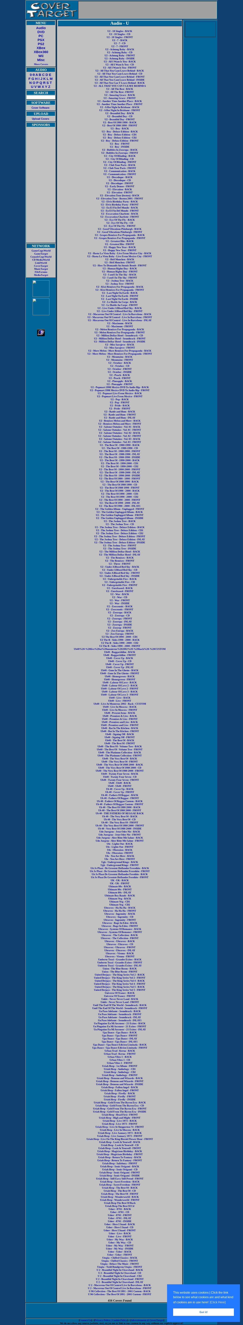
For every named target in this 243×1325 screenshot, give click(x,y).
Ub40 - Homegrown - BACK (120, 676)
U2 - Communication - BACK (119, 171)
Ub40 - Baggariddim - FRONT (119, 655)
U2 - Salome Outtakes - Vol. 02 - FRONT (119, 436)
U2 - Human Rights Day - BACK (120, 268)
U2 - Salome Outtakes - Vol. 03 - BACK (119, 439)
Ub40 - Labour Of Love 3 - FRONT (119, 694)
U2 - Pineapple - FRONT (120, 384)
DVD (41, 32)
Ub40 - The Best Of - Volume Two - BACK (120, 746)
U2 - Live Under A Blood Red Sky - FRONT (120, 311)
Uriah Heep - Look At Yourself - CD (120, 1145)
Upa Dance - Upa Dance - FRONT (119, 1035)
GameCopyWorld (41, 250)
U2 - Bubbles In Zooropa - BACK (119, 149)
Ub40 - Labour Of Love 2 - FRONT (119, 688)
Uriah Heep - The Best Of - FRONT (119, 1193)
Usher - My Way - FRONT (120, 1245)
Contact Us (85, 1320)
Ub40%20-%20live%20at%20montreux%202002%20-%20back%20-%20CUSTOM (120, 649)
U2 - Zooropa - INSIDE (119, 624)
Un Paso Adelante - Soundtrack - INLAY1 (120, 1020)
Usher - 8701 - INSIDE (120, 1221)
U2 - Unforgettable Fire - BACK (120, 579)
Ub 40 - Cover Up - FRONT (119, 792)
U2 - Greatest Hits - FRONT (119, 244)
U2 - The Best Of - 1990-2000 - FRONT (119, 469)
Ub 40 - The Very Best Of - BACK (119, 816)
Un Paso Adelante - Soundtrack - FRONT (119, 1014)
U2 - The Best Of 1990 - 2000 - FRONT (119, 499)
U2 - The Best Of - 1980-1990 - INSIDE (119, 457)
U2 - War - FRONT (120, 600)
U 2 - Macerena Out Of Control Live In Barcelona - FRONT (119, 1288)
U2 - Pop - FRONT (119, 402)
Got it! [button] (204, 1312)
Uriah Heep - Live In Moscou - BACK (120, 1129)
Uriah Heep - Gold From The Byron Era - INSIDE (119, 1111)
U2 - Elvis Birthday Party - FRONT (120, 204)
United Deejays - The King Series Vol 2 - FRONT (119, 977)
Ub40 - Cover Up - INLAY (119, 667)
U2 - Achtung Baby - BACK (119, 49)
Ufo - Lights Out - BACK (120, 843)
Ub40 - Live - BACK (119, 697)
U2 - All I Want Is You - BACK (120, 61)
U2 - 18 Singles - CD (119, 34)
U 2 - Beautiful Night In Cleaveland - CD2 (120, 1276)
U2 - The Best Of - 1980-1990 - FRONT (119, 451)
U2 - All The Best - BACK (119, 89)
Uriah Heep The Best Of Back (120, 1203)
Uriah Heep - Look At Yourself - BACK (119, 1142)
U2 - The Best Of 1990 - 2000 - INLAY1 (119, 506)
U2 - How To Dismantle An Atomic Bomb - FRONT (120, 265)
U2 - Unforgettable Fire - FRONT (119, 585)
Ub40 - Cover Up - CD (119, 661)
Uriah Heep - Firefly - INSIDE (120, 1099)
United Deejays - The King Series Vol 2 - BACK (120, 974)
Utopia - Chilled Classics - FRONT (120, 1260)
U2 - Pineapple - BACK (119, 381)
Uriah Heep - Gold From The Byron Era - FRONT (120, 1108)
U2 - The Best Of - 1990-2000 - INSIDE (119, 475)
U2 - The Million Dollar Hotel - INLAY (119, 554)
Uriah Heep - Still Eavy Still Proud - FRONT (120, 1178)
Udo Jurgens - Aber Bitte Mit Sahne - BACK (119, 837)
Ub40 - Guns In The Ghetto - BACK (119, 670)
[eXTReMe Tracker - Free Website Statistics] (41, 335)
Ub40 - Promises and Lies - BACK (120, 722)
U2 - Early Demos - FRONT (119, 186)
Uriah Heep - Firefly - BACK (119, 1093)
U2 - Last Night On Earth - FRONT (119, 295)
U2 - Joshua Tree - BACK (119, 280)
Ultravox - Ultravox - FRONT (120, 947)
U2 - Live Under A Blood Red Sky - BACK (120, 308)
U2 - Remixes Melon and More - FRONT (119, 423)
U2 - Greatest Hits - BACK (120, 241)
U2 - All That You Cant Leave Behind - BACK (119, 70)
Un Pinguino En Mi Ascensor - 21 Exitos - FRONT (119, 1026)
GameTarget (41, 253)
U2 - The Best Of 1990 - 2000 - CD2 (119, 496)
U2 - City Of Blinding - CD (120, 159)
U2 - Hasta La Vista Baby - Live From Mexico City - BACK (119, 253)
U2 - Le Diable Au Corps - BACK (119, 302)
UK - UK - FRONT (119, 883)
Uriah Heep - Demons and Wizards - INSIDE (119, 1084)
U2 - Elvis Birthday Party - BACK (120, 201)
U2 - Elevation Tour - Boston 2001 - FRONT (119, 198)
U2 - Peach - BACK (120, 375)
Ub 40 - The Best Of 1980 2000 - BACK (119, 807)
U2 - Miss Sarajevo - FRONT (119, 347)
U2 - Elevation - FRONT (120, 192)
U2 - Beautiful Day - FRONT (120, 119)
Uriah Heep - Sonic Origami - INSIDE (120, 1175)
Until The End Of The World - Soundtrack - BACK (120, 1005)
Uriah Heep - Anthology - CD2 (120, 1072)
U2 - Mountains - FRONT (119, 359)
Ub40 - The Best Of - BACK (119, 740)
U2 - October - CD (119, 365)
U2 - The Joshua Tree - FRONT (119, 545)
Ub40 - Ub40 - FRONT (120, 786)
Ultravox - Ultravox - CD (120, 944)
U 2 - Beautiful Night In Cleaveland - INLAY (119, 1282)
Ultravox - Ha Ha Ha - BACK (119, 907)
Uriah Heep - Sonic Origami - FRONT (119, 1172)
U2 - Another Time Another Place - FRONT (120, 104)
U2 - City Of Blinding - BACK (120, 155)
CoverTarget (41, 265)
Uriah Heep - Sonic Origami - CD (119, 1169)
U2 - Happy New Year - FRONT (119, 250)
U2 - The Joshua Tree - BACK (120, 521)
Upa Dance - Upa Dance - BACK (120, 1032)
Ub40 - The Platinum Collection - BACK (119, 752)
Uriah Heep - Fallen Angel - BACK (119, 1087)
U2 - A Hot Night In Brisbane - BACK (119, 107)
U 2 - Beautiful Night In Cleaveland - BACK (120, 1269)
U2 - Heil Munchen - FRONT (120, 262)
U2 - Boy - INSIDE (119, 146)
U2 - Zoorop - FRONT (120, 627)
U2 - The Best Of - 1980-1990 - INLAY (120, 454)
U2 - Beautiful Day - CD (119, 116)
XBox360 (41, 52)
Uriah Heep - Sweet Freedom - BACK (120, 1181)
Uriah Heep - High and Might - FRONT (119, 1117)
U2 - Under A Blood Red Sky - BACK (119, 566)
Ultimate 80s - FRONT (120, 889)
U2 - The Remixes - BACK (120, 557)
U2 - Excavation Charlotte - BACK (119, 213)
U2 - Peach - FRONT (120, 378)
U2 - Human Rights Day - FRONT (120, 271)
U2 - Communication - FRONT (119, 174)
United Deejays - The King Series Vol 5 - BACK (120, 986)
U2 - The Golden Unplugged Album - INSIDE (120, 518)
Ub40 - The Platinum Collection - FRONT (120, 755)
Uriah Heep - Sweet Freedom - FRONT (119, 1184)
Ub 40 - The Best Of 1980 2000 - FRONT (119, 810)
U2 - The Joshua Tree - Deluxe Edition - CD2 (119, 533)
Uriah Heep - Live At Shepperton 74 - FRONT (119, 1126)
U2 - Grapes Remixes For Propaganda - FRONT (119, 238)
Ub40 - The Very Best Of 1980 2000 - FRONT (120, 770)
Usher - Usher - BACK (119, 1251)
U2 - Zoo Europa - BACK (119, 630)
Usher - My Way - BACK (120, 1239)
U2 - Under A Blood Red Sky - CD (119, 569)
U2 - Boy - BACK (120, 128)
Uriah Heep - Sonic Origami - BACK (119, 1166)
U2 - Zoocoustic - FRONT (119, 609)
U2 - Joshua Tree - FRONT (120, 283)
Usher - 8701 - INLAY (119, 1218)
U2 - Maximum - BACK (119, 323)
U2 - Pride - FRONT (119, 408)
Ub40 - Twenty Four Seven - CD (119, 776)
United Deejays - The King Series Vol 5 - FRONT (119, 989)
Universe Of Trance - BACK (120, 993)
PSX (41, 40)
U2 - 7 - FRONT (119, 46)
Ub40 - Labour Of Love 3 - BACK (120, 691)
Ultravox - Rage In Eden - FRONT (120, 926)
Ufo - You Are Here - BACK (119, 856)
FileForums (41, 272)
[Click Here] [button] (218, 1302)
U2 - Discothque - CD (120, 180)
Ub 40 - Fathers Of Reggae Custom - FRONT (119, 804)
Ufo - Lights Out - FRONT (119, 846)
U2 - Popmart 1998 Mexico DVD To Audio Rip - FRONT (120, 390)
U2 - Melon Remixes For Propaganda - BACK (119, 329)
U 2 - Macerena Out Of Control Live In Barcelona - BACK (120, 1285)
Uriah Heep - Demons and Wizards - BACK (120, 1078)
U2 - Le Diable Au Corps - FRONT (120, 305)
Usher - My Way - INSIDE (119, 1248)
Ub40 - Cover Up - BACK (119, 658)
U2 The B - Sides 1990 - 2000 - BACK (120, 639)
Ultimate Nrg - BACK (119, 898)
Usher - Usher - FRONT (119, 1254)
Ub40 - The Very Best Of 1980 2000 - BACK (119, 764)
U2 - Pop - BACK (120, 399)
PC (41, 36)
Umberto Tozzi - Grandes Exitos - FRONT (119, 962)
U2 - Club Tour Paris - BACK (119, 165)
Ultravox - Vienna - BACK (120, 953)
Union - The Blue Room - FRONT (119, 971)
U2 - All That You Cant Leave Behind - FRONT (120, 76)
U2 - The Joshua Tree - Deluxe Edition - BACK (119, 527)
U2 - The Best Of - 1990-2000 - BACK (120, 460)
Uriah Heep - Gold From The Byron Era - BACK (120, 1102)
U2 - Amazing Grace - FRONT (120, 98)
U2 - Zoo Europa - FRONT (120, 633)
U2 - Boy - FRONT (120, 143)
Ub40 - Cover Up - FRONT (120, 664)
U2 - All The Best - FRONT (120, 92)
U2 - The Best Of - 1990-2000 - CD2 (119, 466)
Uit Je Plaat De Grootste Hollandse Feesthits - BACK (120, 874)
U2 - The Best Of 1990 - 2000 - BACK (120, 490)
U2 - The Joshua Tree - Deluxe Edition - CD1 (119, 530)
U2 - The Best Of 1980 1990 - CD (120, 484)
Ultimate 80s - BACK (120, 886)
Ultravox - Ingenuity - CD (119, 916)
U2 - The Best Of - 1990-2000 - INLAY (120, 472)
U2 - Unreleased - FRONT (119, 591)
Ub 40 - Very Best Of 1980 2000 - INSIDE (120, 828)
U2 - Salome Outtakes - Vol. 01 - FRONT (119, 429)
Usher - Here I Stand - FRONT (120, 1230)
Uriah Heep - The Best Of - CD (120, 1190)
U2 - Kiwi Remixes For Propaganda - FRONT (119, 289)
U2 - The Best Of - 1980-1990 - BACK (120, 445)
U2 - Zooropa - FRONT (119, 618)
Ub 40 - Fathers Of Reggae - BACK (119, 795)
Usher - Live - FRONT (120, 1236)
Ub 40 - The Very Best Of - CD (120, 819)
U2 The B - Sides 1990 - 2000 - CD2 (119, 642)
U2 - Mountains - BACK (119, 356)
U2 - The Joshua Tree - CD (120, 524)
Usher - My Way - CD (119, 1242)
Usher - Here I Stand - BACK (119, 1224)
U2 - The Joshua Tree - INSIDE (119, 548)
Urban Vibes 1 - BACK (120, 1056)
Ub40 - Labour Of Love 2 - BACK (120, 685)
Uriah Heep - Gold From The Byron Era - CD (119, 1105)
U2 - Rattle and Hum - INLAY (119, 417)
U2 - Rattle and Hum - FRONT (120, 414)
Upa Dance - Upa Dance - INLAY (120, 1038)
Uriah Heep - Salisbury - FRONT (119, 1163)
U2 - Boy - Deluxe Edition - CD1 (120, 134)
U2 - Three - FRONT (120, 563)
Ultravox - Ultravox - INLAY (119, 950)
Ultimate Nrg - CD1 (119, 901)
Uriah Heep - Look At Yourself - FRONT (119, 1148)
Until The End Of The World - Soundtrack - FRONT (119, 1008)
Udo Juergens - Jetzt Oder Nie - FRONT (120, 834)
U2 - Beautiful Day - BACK (119, 113)
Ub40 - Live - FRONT (119, 700)
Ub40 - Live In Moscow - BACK (119, 706)
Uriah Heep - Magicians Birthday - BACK (119, 1151)
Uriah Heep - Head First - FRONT (120, 1114)
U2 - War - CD (119, 597)
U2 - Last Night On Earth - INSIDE (119, 299)
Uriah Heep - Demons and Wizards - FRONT (120, 1081)
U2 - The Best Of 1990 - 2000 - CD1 (119, 493)
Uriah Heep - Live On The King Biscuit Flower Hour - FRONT (120, 1139)
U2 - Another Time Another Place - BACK (120, 101)
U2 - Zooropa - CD (120, 615)
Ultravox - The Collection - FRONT (120, 938)
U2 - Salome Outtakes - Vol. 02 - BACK (119, 432)
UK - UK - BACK (120, 880)
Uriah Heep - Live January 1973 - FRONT (119, 1136)
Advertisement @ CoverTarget (147, 1320)
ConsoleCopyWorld (40, 256)
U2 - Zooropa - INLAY (120, 621)
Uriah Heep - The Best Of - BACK (120, 1187)
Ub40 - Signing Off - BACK (119, 734)
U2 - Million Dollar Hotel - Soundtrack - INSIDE (119, 341)
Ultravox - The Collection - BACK (120, 935)
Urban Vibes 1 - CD (120, 1059)
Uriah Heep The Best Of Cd (119, 1206)
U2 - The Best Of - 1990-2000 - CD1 (119, 463)
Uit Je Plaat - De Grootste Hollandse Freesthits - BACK (120, 868)
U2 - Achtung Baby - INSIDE (120, 58)
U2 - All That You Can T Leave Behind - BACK (120, 82)
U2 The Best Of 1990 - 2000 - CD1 (120, 636)
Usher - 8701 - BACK (120, 1209)
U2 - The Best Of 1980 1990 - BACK (120, 481)
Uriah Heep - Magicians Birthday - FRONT (120, 1154)
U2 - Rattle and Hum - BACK (119, 411)
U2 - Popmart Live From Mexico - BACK (120, 393)
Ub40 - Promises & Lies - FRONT (120, 719)
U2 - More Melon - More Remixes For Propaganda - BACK (119, 350)
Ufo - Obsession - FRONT (119, 853)
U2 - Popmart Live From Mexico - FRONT (120, 396)
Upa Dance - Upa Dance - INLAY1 (120, 1041)
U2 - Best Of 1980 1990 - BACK (119, 122)
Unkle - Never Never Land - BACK (119, 999)
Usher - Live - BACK (120, 1233)
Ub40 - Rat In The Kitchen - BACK (119, 728)
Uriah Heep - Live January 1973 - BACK (120, 1133)
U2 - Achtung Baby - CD (119, 52)
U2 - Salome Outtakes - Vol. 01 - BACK (119, 426)
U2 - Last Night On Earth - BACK (120, 292)
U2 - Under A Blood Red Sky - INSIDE (120, 576)
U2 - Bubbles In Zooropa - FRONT (119, 152)
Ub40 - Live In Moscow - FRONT (119, 709)
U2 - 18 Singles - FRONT (120, 37)
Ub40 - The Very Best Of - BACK (119, 758)
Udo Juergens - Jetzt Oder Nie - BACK (119, 831)
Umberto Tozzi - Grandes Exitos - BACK (119, 959)
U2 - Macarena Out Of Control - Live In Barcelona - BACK (119, 314)
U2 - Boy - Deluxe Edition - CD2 (120, 137)
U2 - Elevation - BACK (120, 189)
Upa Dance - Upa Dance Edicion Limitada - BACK (120, 1044)
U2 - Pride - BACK (120, 405)
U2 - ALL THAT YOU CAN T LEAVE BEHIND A (120, 85)
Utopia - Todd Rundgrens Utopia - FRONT (119, 1266)
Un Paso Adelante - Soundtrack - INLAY (120, 1017)
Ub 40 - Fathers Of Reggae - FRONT (119, 798)
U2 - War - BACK (119, 594)
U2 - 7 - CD (119, 43)
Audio (41, 28)
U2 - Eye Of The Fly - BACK (120, 219)
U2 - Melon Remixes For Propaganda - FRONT (120, 332)
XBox (41, 48)
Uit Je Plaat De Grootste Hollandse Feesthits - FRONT (119, 877)
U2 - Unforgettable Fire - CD (120, 582)
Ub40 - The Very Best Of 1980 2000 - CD (119, 767)
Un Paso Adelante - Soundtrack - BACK (120, 1011)
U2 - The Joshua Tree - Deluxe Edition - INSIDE (119, 542)
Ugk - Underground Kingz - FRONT (120, 865)
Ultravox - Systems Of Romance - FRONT (120, 932)
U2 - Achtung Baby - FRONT (120, 55)
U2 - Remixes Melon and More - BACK (119, 420)
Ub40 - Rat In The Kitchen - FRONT (120, 731)
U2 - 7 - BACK (119, 40)
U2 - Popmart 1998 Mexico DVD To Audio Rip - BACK (120, 387)
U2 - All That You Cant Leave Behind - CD (119, 73)
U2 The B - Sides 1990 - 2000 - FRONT (119, 646)
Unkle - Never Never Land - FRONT (120, 1002)
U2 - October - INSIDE (120, 372)
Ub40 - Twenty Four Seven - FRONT (119, 779)
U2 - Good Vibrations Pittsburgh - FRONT (119, 232)
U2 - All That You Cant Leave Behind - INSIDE (120, 79)
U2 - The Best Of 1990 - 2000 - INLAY (120, 502)
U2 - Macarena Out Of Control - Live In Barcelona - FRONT (120, 317)
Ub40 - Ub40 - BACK (120, 782)
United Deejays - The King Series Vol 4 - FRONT (119, 983)
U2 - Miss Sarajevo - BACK (119, 344)
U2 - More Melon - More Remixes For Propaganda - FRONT (120, 353)
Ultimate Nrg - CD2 (119, 904)
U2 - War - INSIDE (120, 603)
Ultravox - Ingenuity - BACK (119, 913)
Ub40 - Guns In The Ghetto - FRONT (119, 673)
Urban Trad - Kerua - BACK (120, 1050)
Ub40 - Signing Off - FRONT (120, 737)
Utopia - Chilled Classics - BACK (119, 1257)
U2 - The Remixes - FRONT (119, 560)
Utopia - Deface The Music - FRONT (119, 1263)
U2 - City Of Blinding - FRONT (119, 162)
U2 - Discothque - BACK (120, 177)
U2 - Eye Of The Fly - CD (120, 222)
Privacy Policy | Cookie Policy (111, 1320)
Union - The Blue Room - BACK (120, 968)
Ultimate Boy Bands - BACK (120, 895)
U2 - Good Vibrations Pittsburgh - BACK (119, 229)
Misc (41, 60)
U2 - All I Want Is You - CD (120, 64)
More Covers (41, 64)
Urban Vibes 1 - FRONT (120, 1063)
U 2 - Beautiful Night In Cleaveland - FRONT (120, 1279)
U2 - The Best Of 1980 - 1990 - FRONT (119, 478)
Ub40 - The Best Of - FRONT (119, 743)
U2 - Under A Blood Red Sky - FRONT (120, 572)
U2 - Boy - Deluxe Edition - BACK (120, 131)
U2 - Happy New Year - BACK (120, 247)
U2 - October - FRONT (120, 369)
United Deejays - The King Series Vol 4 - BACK (120, 980)
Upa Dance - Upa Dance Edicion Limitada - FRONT (119, 1047)
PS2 (41, 44)
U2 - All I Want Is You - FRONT (119, 67)
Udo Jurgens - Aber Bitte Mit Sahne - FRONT (120, 840)
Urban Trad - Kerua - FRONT (120, 1053)
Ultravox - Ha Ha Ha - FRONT (119, 910)
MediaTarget (41, 275)
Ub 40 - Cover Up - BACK (119, 789)
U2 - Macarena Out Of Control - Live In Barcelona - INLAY (119, 320)
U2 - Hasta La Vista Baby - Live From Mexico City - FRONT (119, 256)
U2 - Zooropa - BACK (119, 612)
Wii (40, 56)
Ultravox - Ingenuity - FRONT (120, 919)
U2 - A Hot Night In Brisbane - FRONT (119, 110)
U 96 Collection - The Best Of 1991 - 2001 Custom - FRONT (119, 1294)
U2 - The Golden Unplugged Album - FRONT (120, 515)
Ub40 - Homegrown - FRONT (119, 679)
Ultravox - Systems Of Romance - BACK (119, 929)
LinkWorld (41, 262)
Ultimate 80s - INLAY (119, 892)
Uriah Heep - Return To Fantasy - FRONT (119, 1160)
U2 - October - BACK (119, 362)
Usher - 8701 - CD (119, 1212)
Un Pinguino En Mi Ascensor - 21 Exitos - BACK (119, 1023)
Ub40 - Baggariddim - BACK (119, 652)
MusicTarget (41, 268)
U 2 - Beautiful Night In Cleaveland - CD (119, 1273)
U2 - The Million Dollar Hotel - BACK (119, 551)
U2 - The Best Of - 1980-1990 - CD (120, 448)
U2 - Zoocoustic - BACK (120, 606)
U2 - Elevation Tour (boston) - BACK (119, 195)
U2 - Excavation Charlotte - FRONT (119, 216)
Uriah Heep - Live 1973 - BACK (120, 1120)
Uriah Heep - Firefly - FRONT (120, 1096)
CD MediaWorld (41, 259)
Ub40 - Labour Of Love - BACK (120, 682)
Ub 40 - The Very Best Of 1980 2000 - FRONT (119, 825)
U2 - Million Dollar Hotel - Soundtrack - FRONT (120, 338)
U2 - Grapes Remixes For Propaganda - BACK (120, 235)
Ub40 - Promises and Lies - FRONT (120, 725)
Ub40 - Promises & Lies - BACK (120, 716)
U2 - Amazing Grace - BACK (119, 95)
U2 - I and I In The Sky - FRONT (120, 277)
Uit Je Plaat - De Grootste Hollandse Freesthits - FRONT (120, 871)
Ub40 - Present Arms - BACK (119, 712)
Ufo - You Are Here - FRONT (119, 859)
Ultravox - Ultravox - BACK (120, 941)
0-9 (32, 75)
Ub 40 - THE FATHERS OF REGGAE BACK (120, 813)
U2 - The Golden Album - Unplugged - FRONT (119, 509)
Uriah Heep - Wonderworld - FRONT (120, 1199)
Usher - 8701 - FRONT (120, 1215)
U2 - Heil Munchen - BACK (119, 259)
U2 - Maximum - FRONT (120, 326)
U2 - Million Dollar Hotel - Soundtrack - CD (119, 335)
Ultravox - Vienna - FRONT (120, 956)
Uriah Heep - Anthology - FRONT (120, 1075)
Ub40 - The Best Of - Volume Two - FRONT (120, 749)
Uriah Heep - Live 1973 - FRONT (119, 1123)
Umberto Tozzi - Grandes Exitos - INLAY (120, 965)
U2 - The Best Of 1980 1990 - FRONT (120, 487)
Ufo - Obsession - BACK (119, 849)
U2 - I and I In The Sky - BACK (119, 274)
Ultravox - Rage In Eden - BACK (119, 923)
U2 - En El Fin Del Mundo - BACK (120, 207)
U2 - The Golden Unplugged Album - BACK (120, 512)
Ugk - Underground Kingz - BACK (119, 862)
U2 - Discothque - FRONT (119, 183)
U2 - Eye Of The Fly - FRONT (120, 225)
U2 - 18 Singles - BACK (119, 31)
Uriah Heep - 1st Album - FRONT (119, 1066)
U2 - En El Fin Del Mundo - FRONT (120, 210)
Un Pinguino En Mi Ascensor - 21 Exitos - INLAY (120, 1029)
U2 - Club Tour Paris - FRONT (119, 168)
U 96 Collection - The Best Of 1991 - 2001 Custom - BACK (120, 1291)
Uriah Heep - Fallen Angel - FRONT (120, 1090)
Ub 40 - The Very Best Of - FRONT (119, 822)
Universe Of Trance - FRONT (119, 996)
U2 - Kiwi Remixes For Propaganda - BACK (119, 286)
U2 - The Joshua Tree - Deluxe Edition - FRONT (119, 536)
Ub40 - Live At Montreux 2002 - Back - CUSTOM (120, 703)
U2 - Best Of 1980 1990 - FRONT (119, 125)
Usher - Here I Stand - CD (119, 1227)
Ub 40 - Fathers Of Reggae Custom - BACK (120, 801)
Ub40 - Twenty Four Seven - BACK (119, 773)
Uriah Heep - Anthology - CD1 (120, 1069)
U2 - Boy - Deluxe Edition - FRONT (120, 140)
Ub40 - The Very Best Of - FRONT (120, 761)
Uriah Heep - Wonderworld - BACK (120, 1196)
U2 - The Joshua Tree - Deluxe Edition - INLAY (120, 539)
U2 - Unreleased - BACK (120, 588)
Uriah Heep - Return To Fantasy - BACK (119, 1157)
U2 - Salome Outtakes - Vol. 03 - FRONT (119, 442)
